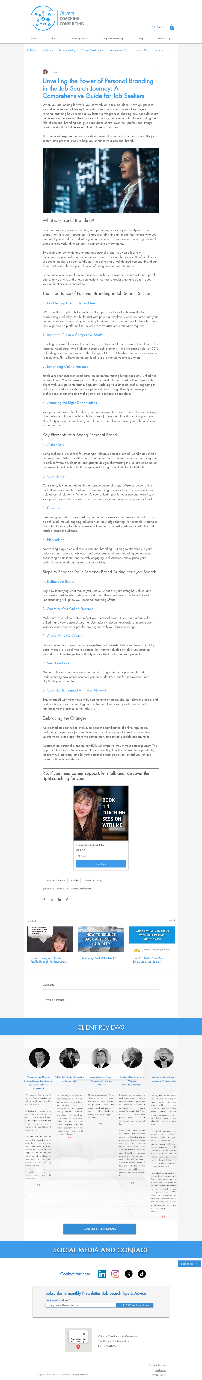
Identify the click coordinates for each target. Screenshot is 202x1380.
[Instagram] (115, 1274)
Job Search (47, 50)
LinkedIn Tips (141, 50)
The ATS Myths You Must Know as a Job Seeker (148, 960)
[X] (129, 1274)
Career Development (92, 50)
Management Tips (119, 50)
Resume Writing (67, 50)
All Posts (31, 50)
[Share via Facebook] (44, 899)
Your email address (57, 1300)
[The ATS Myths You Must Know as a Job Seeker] (152, 939)
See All (172, 920)
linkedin (75, 880)
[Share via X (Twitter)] (51, 899)
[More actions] (157, 72)
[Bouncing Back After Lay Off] (101, 939)
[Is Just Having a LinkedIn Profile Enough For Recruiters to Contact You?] (50, 939)
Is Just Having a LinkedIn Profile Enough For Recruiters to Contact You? (48, 960)
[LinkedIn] (102, 1274)
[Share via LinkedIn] (59, 899)
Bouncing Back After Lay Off (99, 958)
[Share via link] (67, 899)
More (157, 50)
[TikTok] (142, 1274)
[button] (171, 27)
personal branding (93, 880)
